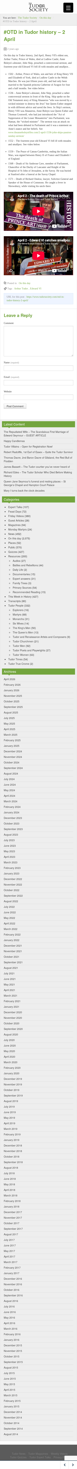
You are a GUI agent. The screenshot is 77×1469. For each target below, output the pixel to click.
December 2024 (13, 751)
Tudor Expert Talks (40, 1457)
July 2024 (9, 779)
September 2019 (13, 1095)
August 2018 (11, 1167)
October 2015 (11, 1356)
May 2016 (9, 1317)
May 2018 (9, 1184)
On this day (45, 17)
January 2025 (11, 745)
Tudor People (15, 605)
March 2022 (10, 929)
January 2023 (11, 873)
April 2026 (9, 679)
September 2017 (13, 1228)
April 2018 (9, 1190)
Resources (14, 556)
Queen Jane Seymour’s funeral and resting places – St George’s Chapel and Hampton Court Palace (35, 483)
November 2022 (13, 884)
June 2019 (10, 1112)
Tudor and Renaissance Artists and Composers (39, 637)
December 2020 (13, 1012)
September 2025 (13, 707)
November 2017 (13, 1217)
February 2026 (12, 684)
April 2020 (9, 1056)
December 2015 (13, 1345)
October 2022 (11, 890)
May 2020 (9, 1051)
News (11, 534)
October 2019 (11, 1090)
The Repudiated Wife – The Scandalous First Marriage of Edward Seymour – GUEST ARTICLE (36, 433)
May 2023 (9, 851)
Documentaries (21, 574)
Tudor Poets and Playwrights (29, 650)
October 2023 (11, 823)
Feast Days (14, 511)
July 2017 (9, 1240)
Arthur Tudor (21, 288)
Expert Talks (15, 507)
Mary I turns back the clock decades (24, 490)
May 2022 (9, 918)
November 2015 (13, 1351)
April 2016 (9, 1323)
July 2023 (9, 840)
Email (11, 377)
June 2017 (10, 1245)
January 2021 (11, 1006)
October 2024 (11, 762)
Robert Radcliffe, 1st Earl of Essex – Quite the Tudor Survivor (38, 452)
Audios (16, 560)
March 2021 (10, 995)
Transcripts (14, 601)
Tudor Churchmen (23, 641)
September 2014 (13, 1428)
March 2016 (10, 1328)
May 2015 (9, 1384)
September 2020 (13, 1029)
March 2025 (10, 734)
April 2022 (9, 923)
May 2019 (9, 1117)
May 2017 (9, 1251)
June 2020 (10, 1045)
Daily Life (18, 569)
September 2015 (13, 1362)
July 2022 (9, 906)
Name (11, 362)
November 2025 (13, 696)
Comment (9, 323)
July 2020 (9, 1040)
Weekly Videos (59, 1453)
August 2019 (11, 1101)
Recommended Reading (26, 592)
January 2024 (11, 812)
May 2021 (9, 984)
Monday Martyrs (17, 529)
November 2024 (13, 757)
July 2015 (9, 1373)
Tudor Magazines (38, 1453)
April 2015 (9, 1389)
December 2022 (13, 879)
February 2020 (12, 1067)
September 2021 (13, 962)
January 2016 (11, 1339)
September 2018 (13, 1162)
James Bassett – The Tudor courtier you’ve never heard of (37, 466)
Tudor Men (19, 646)
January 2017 (11, 1273)
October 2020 (11, 1023)
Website (8, 391)
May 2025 (9, 723)
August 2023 (11, 834)
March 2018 (10, 1195)
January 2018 (11, 1206)
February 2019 (12, 1134)
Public (11, 547)
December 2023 (13, 818)
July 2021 (9, 973)
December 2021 (13, 945)
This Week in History (20, 596)
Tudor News (18, 1453)
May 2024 (9, 790)
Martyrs (17, 614)
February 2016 (12, 1334)
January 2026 (11, 690)
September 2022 (13, 895)
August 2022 (11, 901)
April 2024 (9, 795)
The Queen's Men (23, 632)
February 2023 (12, 868)
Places (12, 543)
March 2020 (10, 1062)
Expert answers (21, 578)
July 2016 (9, 1306)
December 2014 (13, 1412)
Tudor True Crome (18, 663)
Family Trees (20, 583)
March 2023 (10, 862)
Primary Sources (22, 587)
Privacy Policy (61, 1457)
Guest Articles (16, 520)
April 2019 (9, 1123)
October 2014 (11, 1423)
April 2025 (9, 729)
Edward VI (35, 288)
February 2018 (12, 1201)
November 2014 (13, 1417)
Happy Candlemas (14, 441)
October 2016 (11, 1290)
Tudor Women (21, 655)
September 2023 (13, 829)
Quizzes (12, 552)
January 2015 (11, 1406)
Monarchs (18, 619)
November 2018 (13, 1151)
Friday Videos (16, 516)
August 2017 (11, 1234)
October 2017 (11, 1223)
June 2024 (10, 784)
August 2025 (11, 712)
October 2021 (11, 956)
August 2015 (11, 1367)
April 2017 (9, 1256)
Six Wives (18, 623)
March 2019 (10, 1129)
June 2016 (10, 1312)
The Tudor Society (27, 17)
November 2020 (13, 1018)
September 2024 (13, 768)
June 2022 (10, 912)
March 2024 (10, 801)
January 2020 (11, 1073)
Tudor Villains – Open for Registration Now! (28, 446)
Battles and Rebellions (25, 565)
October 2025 (11, 701)
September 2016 (13, 1295)
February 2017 (12, 1267)
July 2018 (9, 1173)
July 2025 (9, 718)
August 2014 (11, 1434)
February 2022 (12, 934)
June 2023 (10, 845)
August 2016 (11, 1301)
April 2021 (9, 990)
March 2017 (10, 1262)
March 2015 (10, 1395)
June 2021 (10, 979)
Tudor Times (15, 659)
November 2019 (13, 1084)
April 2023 (9, 857)
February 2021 (12, 1001)
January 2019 (11, 1140)
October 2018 (11, 1156)
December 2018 (13, 1145)
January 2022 (11, 940)
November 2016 (13, 1284)
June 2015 (10, 1378)
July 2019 (9, 1106)
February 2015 (12, 1401)
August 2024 (11, 773)
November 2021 (13, 951)
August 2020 (11, 1034)
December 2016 (13, 1278)
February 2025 (12, 740)
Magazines (14, 525)
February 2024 (12, 807)
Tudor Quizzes (18, 1457)
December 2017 (13, 1212)
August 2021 (11, 968)
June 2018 (10, 1179)
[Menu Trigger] (68, 8)
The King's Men (21, 628)
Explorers (18, 610)
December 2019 (13, 1079)
